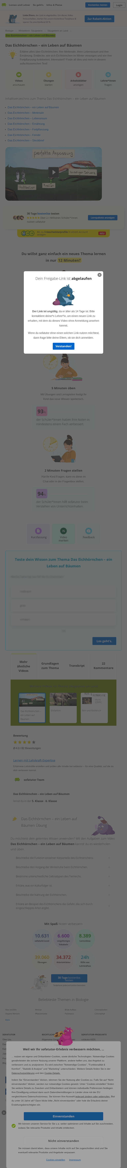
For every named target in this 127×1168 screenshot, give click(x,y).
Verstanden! (64, 346)
